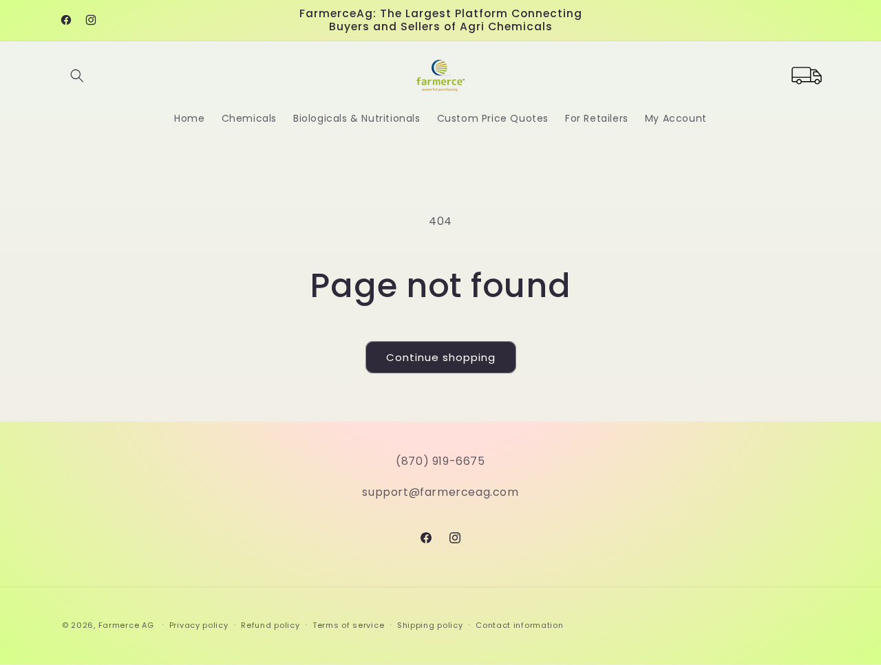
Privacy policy (199, 625)
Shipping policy (430, 625)
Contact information (519, 625)
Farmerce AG (126, 625)
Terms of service (348, 625)
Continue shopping (441, 357)
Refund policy (270, 625)
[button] (77, 76)
